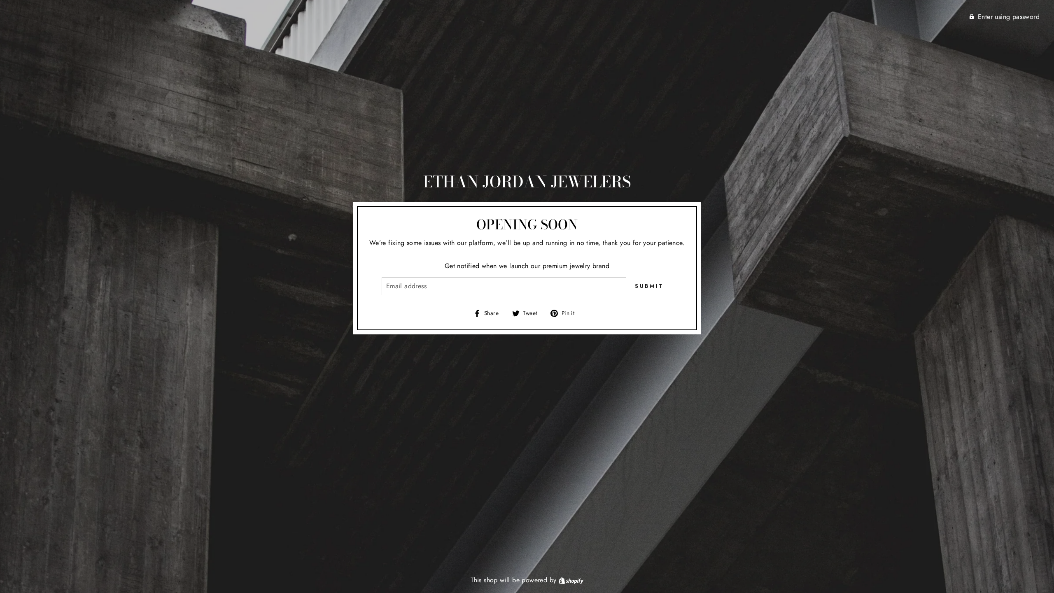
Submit (649, 286)
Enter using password (1009, 16)
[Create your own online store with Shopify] (571, 580)
